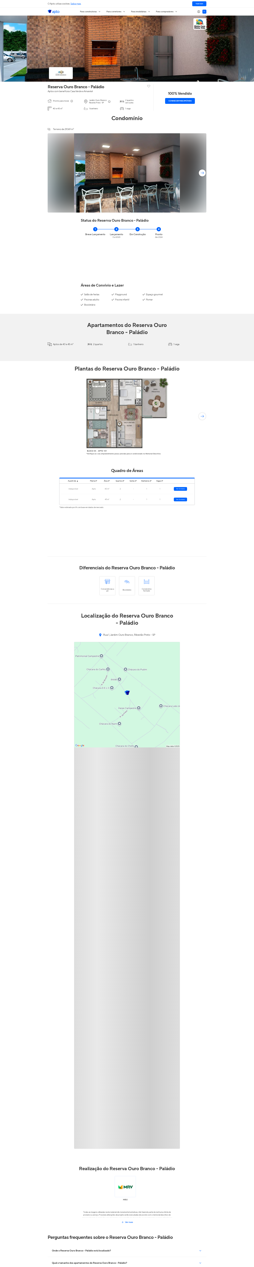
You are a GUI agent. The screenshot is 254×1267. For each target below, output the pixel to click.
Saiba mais (76, 3)
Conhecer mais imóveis (180, 101)
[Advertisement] (127, 259)
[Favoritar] (148, 85)
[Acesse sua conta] (198, 11)
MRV (125, 1199)
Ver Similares (180, 489)
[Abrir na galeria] (202, 208)
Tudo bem (199, 4)
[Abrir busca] (204, 12)
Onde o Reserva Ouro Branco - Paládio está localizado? (81, 1250)
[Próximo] (202, 172)
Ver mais (129, 1222)
